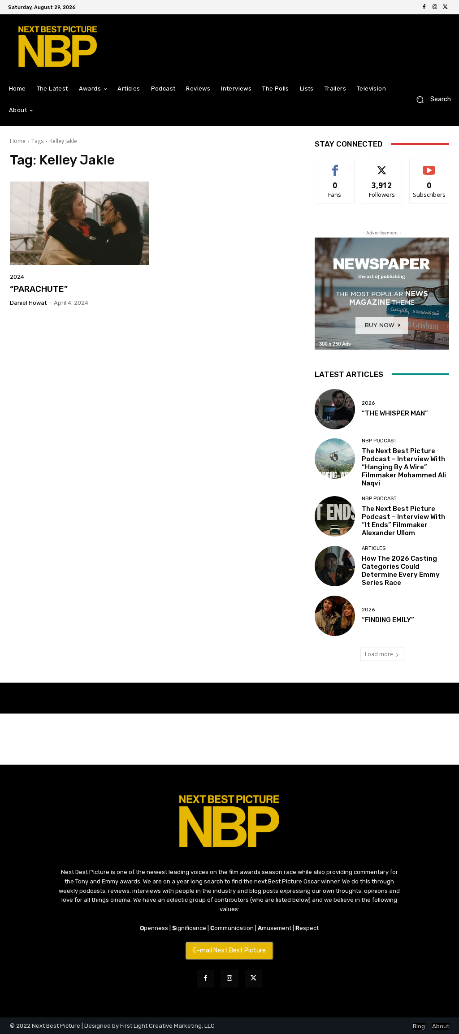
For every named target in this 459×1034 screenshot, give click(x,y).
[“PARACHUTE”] (79, 223)
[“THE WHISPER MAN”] (335, 409)
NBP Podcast (379, 440)
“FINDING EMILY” (388, 620)
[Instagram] (434, 7)
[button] (430, 99)
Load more (379, 654)
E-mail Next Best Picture (229, 950)
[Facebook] (424, 7)
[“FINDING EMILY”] (335, 616)
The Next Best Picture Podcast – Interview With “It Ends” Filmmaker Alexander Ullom (403, 521)
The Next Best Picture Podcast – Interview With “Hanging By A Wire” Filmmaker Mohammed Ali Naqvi (404, 467)
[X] (445, 7)
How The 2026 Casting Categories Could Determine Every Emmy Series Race (401, 570)
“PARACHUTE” (39, 289)
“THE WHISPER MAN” (395, 413)
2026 (368, 403)
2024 (17, 277)
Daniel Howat (28, 302)
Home (18, 141)
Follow (382, 165)
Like (335, 165)
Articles (373, 548)
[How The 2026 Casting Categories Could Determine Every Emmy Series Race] (335, 566)
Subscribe (429, 165)
